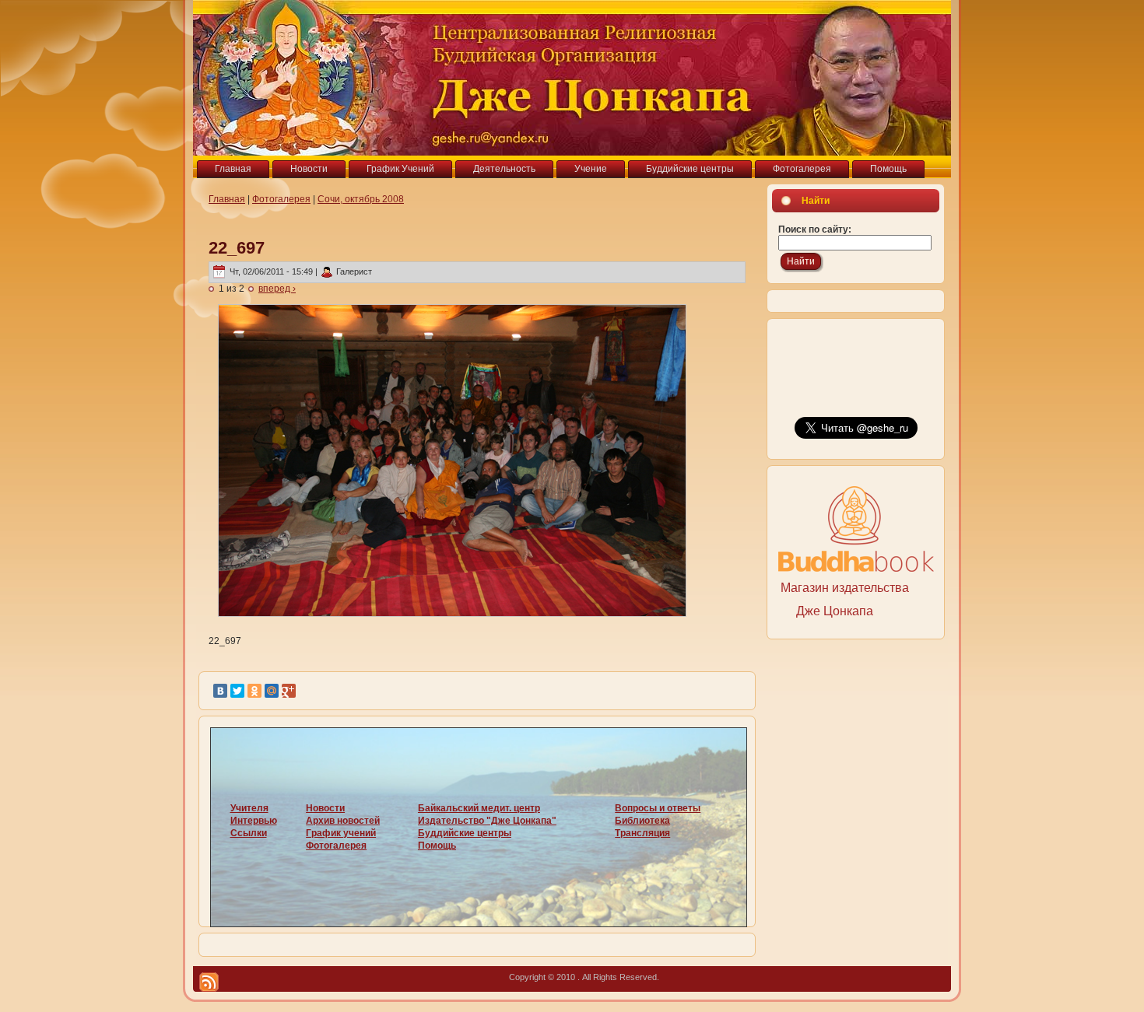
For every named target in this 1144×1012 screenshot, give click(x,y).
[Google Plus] (289, 691)
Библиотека (642, 820)
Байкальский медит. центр (479, 808)
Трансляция (642, 833)
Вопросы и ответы (657, 808)
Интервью (253, 820)
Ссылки (248, 833)
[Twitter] (237, 691)
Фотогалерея (281, 199)
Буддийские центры (464, 833)
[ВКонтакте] (220, 691)
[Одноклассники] (254, 691)
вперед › (277, 288)
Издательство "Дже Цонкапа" (487, 820)
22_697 (237, 247)
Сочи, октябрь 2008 (361, 199)
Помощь (437, 845)
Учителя (249, 808)
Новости (325, 808)
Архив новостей (343, 820)
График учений (341, 833)
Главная (227, 199)
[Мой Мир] (272, 691)
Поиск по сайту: (814, 229)
